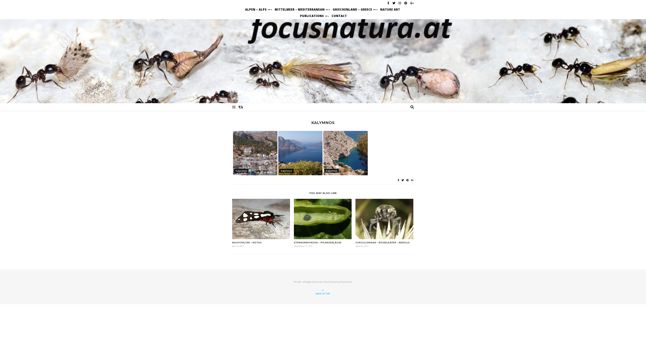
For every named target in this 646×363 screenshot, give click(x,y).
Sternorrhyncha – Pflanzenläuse (318, 242)
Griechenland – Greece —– (355, 9)
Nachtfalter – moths (247, 242)
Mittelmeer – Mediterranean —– (302, 9)
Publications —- (314, 16)
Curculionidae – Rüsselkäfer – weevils (382, 242)
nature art (390, 9)
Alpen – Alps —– (258, 9)
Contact (339, 16)
